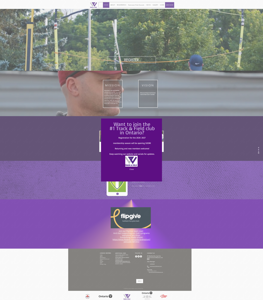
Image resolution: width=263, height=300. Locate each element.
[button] (131, 169)
